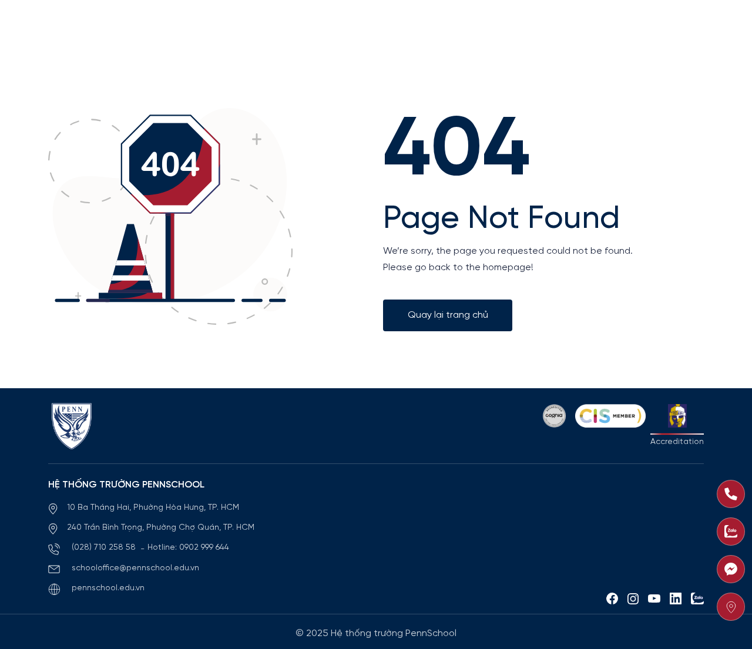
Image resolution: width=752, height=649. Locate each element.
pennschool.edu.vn (108, 588)
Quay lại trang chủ (448, 315)
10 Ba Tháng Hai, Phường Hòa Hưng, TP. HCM (153, 507)
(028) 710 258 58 (105, 547)
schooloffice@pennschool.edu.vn (135, 568)
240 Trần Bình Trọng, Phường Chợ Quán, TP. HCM (160, 527)
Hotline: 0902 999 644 (188, 547)
